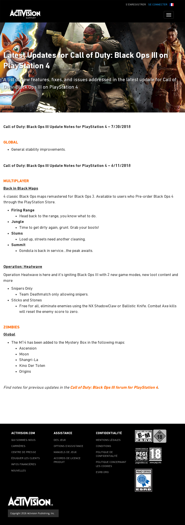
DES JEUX (60, 440)
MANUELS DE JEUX (65, 452)
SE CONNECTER (157, 4)
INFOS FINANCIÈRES (23, 464)
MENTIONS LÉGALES (108, 440)
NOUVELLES (18, 470)
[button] (172, 4)
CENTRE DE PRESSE (23, 452)
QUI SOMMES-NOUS (23, 440)
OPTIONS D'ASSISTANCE (68, 446)
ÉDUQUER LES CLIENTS (25, 458)
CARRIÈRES (18, 446)
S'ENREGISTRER (136, 4)
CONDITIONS (103, 446)
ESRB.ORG (102, 472)
